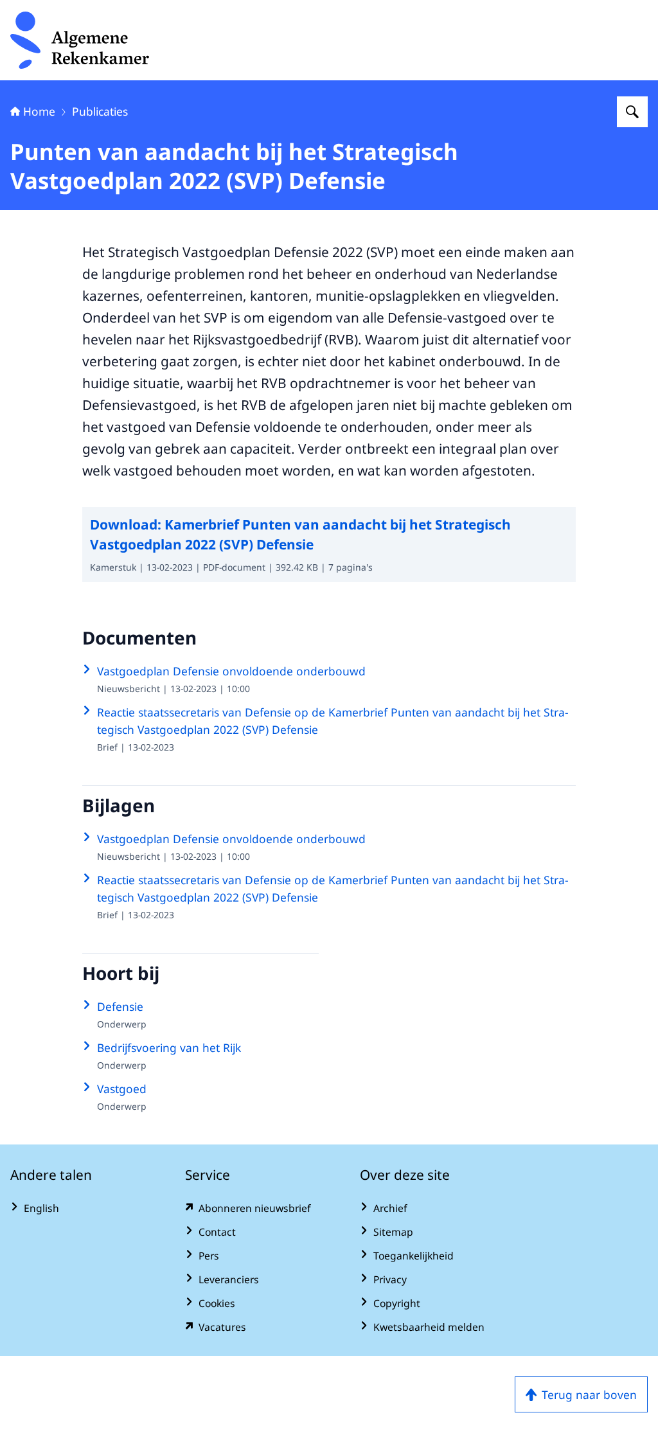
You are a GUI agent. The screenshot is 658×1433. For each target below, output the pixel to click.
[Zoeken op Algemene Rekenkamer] (632, 111)
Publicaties (100, 111)
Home (39, 111)
